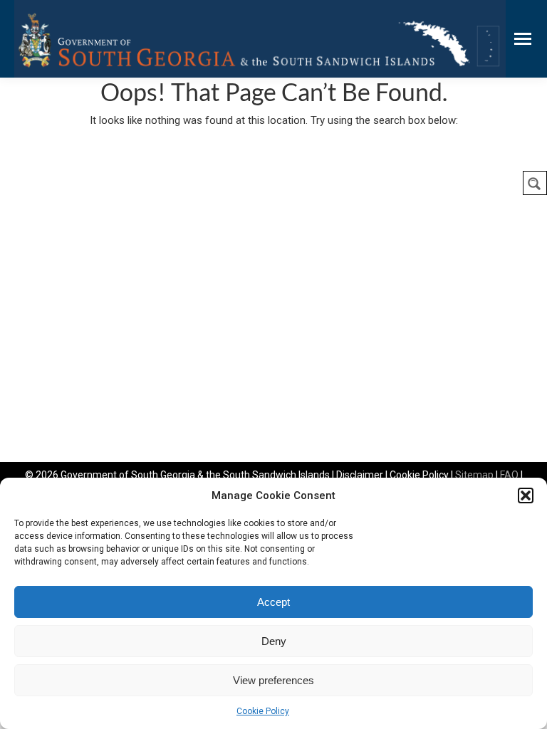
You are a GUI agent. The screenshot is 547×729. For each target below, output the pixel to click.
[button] (526, 495)
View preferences (273, 680)
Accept (273, 602)
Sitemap (474, 475)
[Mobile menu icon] (523, 38)
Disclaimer (359, 475)
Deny (273, 641)
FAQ (509, 475)
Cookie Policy (262, 711)
